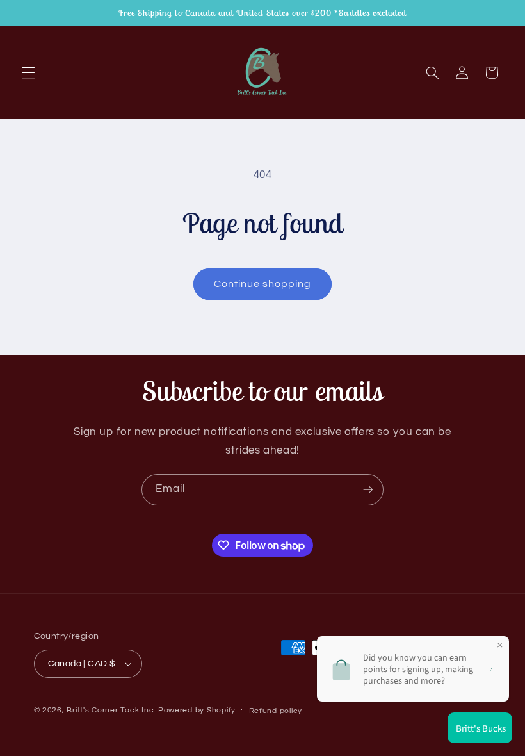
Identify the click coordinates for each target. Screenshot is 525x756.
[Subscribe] (368, 489)
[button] (28, 72)
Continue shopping (263, 284)
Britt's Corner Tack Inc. (112, 710)
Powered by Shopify (197, 710)
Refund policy (276, 710)
